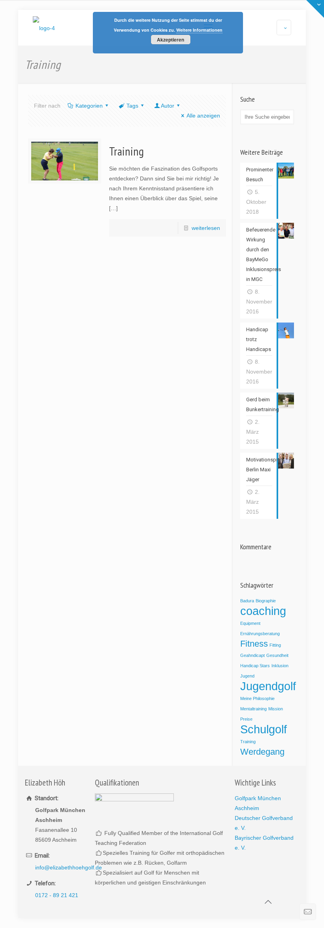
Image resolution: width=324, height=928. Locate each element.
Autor (167, 105)
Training (126, 151)
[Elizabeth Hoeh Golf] (44, 28)
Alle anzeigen (203, 115)
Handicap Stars (255, 665)
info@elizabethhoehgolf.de (68, 867)
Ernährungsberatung (260, 633)
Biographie (266, 600)
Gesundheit (277, 655)
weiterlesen (206, 228)
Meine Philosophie (257, 698)
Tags (132, 105)
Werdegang (262, 752)
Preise (246, 719)
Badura (247, 600)
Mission (275, 708)
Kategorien (89, 105)
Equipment (250, 623)
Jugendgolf (268, 686)
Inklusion (279, 665)
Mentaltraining (253, 708)
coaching (263, 610)
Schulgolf (263, 729)
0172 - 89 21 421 (56, 895)
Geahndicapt (252, 655)
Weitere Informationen (199, 30)
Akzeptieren (170, 39)
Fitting (275, 645)
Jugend (247, 676)
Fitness (254, 644)
